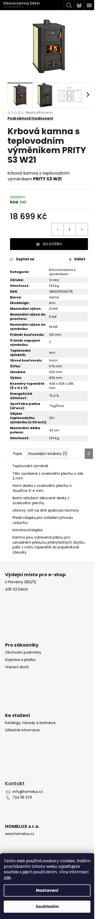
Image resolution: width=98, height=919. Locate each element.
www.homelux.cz (19, 833)
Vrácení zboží (17, 667)
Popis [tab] (17, 453)
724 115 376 (22, 797)
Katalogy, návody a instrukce (30, 722)
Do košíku (52, 243)
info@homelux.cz (28, 791)
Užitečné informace (22, 730)
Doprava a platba (20, 659)
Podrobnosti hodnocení (30, 118)
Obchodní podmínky (23, 652)
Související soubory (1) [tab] (47, 453)
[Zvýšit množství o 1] (82, 229)
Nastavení (47, 890)
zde (7, 877)
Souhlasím (47, 906)
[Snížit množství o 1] (58, 229)
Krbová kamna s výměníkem (62, 271)
